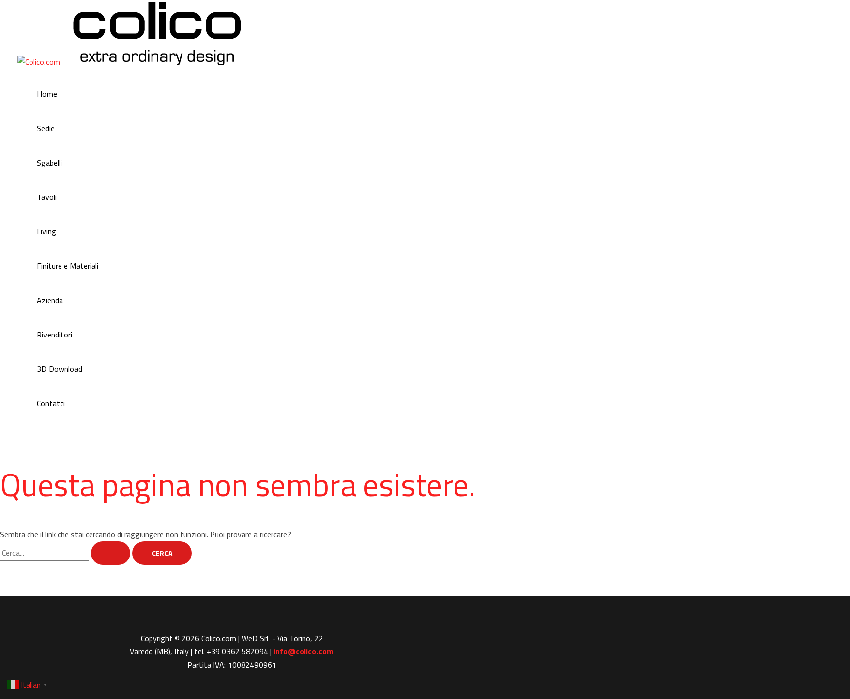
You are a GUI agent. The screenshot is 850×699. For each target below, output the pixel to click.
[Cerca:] (66, 553)
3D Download (59, 369)
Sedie (46, 128)
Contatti (51, 403)
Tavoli (47, 197)
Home (47, 94)
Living (46, 231)
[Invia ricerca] (110, 553)
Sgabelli (49, 162)
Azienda (50, 300)
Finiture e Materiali (67, 266)
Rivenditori (54, 334)
